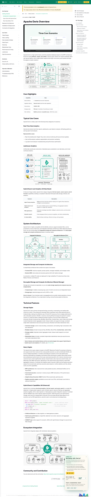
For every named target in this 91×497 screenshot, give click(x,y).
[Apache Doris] (5, 2)
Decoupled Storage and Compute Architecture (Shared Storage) (81, 39)
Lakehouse (5, 52)
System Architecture (80, 33)
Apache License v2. (35, 495)
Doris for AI (5, 61)
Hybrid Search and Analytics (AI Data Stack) (82, 31)
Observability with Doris (8, 64)
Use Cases (19, 2)
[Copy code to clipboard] (71, 401)
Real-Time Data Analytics (82, 26)
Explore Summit (82, 478)
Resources (31, 2)
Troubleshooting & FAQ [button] (8, 73)
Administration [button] (5, 71)
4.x (56, 9)
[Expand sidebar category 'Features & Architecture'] (18, 23)
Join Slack (71, 473)
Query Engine (79, 46)
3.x (58, 9)
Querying (4, 44)
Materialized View (6, 47)
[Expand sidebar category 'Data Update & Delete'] (18, 40)
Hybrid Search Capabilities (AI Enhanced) (82, 48)
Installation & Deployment (8, 25)
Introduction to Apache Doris (9, 16)
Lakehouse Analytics (81, 28)
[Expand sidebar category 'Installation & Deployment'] (18, 26)
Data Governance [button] (6, 54)
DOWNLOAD (86, 2)
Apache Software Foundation (22, 495)
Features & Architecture (8, 23)
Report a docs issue (72, 488)
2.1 (60, 9)
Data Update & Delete (7, 40)
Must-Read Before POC (8, 20)
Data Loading (5, 37)
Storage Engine (80, 44)
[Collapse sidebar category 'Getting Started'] (18, 14)
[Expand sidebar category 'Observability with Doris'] (18, 64)
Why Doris (12, 2)
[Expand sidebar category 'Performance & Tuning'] (18, 50)
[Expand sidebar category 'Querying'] (18, 45)
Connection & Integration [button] (8, 28)
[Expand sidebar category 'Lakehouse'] (18, 52)
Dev (26, 13)
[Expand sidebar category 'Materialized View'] (18, 47)
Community (38, 2)
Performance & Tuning (7, 49)
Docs (25, 2)
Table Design (5, 35)
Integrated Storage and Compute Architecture (81, 36)
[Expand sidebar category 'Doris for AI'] (18, 61)
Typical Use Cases (79, 24)
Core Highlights (79, 23)
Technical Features (79, 42)
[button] (19, 6)
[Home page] (23, 14)
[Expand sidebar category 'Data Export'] (18, 42)
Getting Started (6, 13)
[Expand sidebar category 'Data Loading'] (18, 38)
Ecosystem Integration (80, 50)
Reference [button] (4, 76)
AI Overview (51, 342)
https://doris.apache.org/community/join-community (57, 474)
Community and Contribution (82, 52)
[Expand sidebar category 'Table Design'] (18, 35)
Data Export (5, 42)
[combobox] (8, 6)
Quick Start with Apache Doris (9, 18)
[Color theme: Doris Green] (56, 2)
